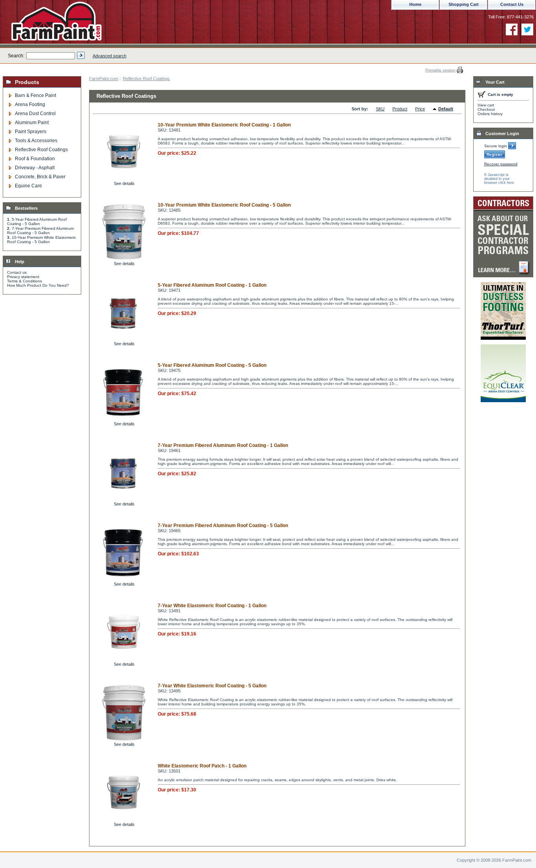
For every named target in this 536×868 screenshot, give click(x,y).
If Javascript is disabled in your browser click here (499, 179)
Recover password (501, 164)
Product (399, 108)
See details (124, 183)
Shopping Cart (463, 4)
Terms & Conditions (24, 281)
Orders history (490, 114)
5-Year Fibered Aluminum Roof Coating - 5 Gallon (37, 221)
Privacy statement (23, 277)
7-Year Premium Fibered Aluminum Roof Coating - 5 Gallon (40, 230)
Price (420, 108)
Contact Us (511, 4)
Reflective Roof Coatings (146, 78)
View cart (486, 105)
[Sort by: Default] (435, 109)
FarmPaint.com (103, 78)
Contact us (17, 272)
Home (415, 4)
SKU (380, 108)
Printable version (440, 70)
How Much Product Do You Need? (38, 285)
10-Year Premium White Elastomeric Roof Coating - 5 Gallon (41, 239)
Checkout (486, 109)
